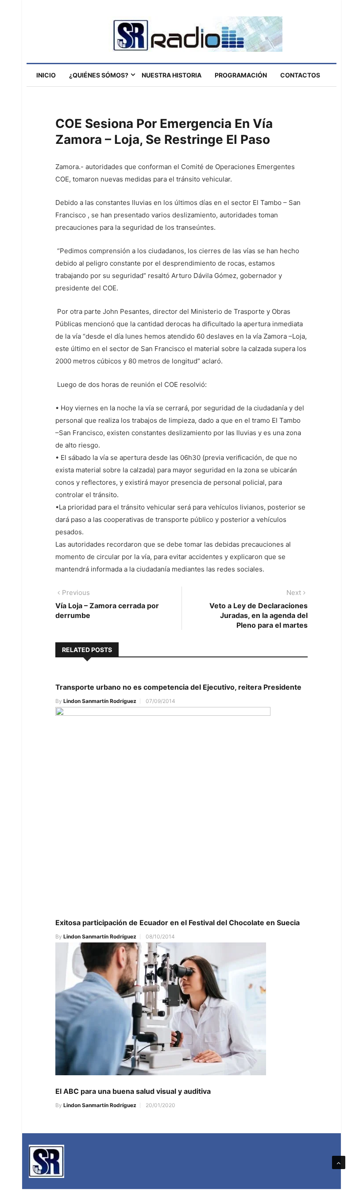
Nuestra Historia (171, 75)
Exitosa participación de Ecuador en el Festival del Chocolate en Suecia (177, 922)
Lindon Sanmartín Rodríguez (99, 701)
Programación (241, 75)
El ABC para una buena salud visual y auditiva (133, 1091)
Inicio (46, 75)
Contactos (300, 75)
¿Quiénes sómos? (98, 75)
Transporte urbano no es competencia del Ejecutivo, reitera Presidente (178, 687)
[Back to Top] (338, 1162)
